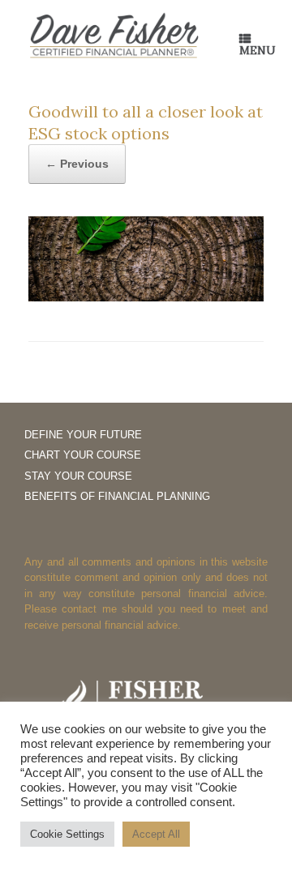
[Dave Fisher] (113, 36)
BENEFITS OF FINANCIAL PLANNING (117, 496)
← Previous (77, 163)
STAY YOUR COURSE (78, 476)
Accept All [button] (156, 834)
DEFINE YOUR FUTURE (83, 435)
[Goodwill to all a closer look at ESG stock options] (146, 297)
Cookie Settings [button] (67, 834)
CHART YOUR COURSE (82, 455)
